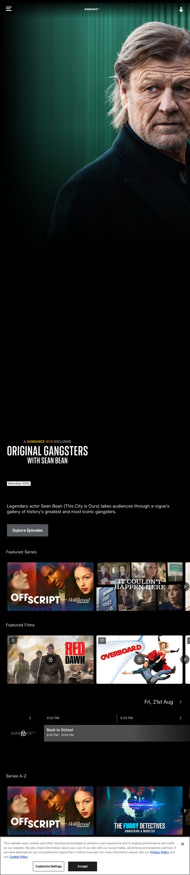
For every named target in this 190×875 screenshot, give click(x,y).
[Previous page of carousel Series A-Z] (5, 810)
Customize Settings (48, 866)
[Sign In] (181, 9)
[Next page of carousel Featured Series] (185, 586)
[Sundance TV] (24, 733)
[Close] (182, 844)
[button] (9, 9)
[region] (95, 856)
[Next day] (180, 702)
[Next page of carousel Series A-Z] (185, 810)
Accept (83, 866)
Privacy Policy (159, 852)
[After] (180, 718)
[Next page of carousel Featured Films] (185, 659)
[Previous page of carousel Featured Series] (5, 586)
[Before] (30, 718)
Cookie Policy (18, 857)
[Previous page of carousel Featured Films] (5, 659)
